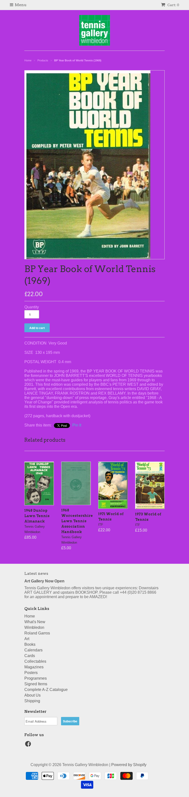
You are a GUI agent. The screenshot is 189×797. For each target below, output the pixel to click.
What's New (34, 622)
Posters (31, 673)
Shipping (32, 701)
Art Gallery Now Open (44, 581)
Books (29, 644)
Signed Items (35, 684)
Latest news (36, 573)
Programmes (35, 678)
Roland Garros (37, 633)
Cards (29, 656)
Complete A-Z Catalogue (46, 689)
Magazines (34, 667)
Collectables (35, 661)
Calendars (33, 650)
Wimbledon (34, 627)
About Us (32, 695)
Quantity (31, 307)
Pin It (76, 425)
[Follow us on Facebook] (28, 745)
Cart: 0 (173, 5)
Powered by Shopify (128, 765)
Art (26, 639)
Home (29, 616)
